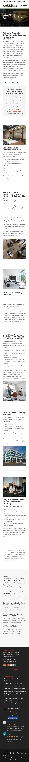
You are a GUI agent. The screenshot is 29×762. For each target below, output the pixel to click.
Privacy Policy (14, 760)
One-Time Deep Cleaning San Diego (14, 686)
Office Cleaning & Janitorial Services (14, 683)
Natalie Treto (11, 721)
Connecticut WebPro (17, 758)
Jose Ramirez (11, 733)
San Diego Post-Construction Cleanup (14, 688)
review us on (11, 718)
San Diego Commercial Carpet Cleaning (15, 691)
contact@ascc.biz (11, 661)
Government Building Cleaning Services (15, 703)
